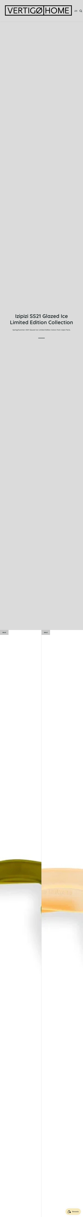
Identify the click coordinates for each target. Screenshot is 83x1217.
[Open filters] (76, 11)
